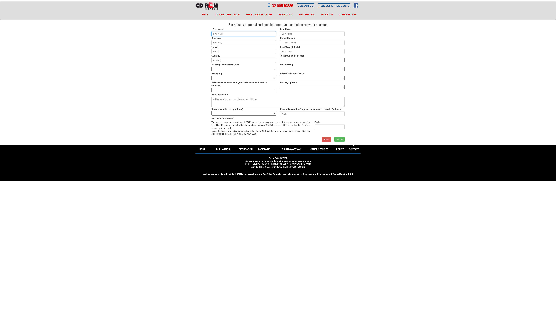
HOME (202, 149)
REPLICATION (246, 149)
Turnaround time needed (292, 55)
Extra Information (219, 94)
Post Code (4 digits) (290, 46)
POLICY (340, 149)
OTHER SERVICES (319, 149)
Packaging (216, 73)
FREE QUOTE (334, 5)
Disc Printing (286, 64)
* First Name (217, 29)
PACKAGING (264, 149)
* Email (214, 46)
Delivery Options (288, 82)
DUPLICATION (223, 149)
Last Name (285, 29)
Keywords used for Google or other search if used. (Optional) (310, 109)
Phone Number (287, 38)
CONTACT (354, 149)
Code (317, 122)
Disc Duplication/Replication (225, 64)
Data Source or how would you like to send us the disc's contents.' (239, 84)
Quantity (215, 55)
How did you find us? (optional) (227, 109)
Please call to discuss (222, 118)
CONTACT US (305, 5)
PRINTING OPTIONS (291, 149)
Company (216, 38)
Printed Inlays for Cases (292, 73)
